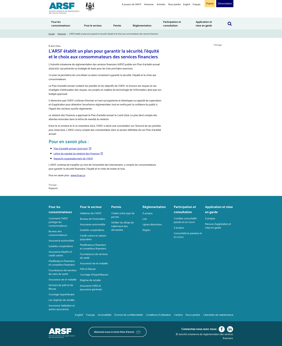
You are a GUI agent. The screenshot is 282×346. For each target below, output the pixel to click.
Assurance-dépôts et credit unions (60, 253)
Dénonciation (225, 3)
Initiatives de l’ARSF (90, 213)
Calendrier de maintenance (218, 314)
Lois (144, 218)
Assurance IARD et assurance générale (91, 287)
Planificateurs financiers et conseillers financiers (62, 262)
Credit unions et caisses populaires (93, 237)
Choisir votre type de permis (123, 215)
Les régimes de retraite (62, 300)
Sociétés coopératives (61, 246)
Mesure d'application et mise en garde (218, 225)
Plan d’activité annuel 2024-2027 (71, 148)
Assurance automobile (92, 224)
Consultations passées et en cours (188, 235)
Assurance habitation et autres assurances (62, 307)
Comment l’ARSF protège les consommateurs (58, 221)
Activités (161, 4)
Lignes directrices (152, 224)
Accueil (51, 33)
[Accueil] (70, 7)
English (186, 4)
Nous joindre (174, 4)
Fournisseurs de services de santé (94, 255)
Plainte (210, 3)
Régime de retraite (90, 280)
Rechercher (229, 19)
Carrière (178, 314)
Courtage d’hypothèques (94, 274)
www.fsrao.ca (78, 175)
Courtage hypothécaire (61, 294)
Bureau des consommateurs (58, 233)
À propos (147, 213)
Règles (146, 230)
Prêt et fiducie (88, 269)
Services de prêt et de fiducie (61, 286)
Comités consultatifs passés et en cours (185, 220)
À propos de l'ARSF (131, 4)
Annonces (149, 4)
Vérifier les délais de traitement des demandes (122, 225)
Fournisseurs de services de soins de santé (63, 272)
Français (196, 4)
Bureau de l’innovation (92, 218)
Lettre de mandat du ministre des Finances (77, 153)
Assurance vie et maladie (63, 279)
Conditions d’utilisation (158, 314)
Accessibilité (104, 314)
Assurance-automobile (61, 240)
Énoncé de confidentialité (128, 314)
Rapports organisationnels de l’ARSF (73, 158)
